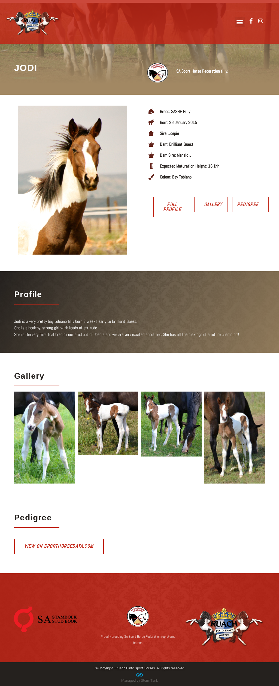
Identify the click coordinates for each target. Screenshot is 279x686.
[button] (240, 22)
